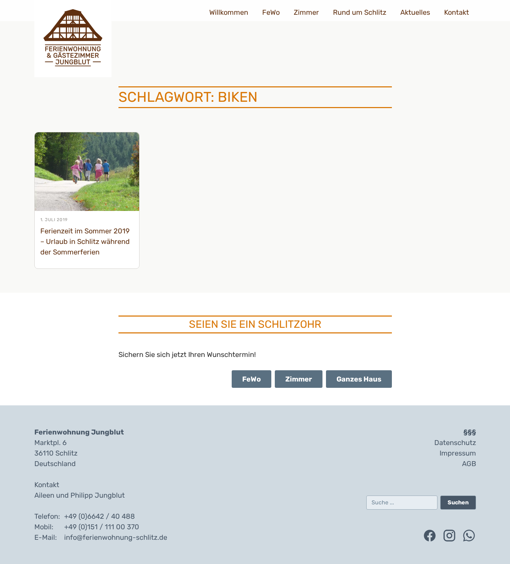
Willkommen (228, 12)
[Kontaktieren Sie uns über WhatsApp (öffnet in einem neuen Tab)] (469, 536)
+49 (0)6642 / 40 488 (99, 516)
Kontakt (456, 12)
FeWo (271, 12)
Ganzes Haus (358, 379)
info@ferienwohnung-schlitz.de (115, 537)
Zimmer (306, 12)
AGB (469, 463)
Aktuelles (415, 12)
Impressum (458, 453)
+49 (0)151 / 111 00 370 (101, 527)
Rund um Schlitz (359, 12)
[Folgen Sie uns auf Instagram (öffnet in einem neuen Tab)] (449, 536)
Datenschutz (455, 442)
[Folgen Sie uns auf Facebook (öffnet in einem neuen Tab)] (430, 536)
